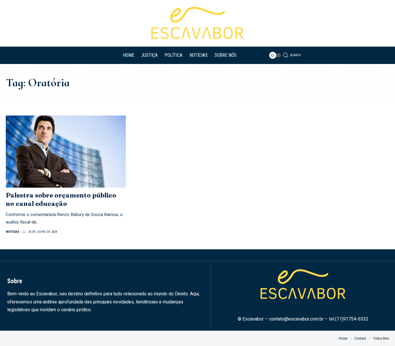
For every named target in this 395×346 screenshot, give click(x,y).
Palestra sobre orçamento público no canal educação (61, 199)
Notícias (12, 232)
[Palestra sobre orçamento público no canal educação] (66, 152)
